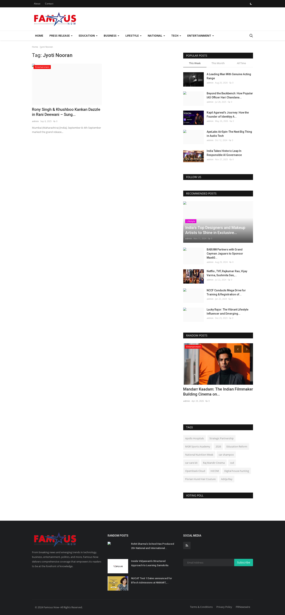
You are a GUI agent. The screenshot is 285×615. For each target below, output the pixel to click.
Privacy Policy (224, 607)
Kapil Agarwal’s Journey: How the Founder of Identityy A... (228, 114)
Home (39, 35)
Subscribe (243, 562)
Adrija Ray (226, 479)
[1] (251, 4)
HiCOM (215, 471)
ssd (232, 462)
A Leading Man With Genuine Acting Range (229, 76)
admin (35, 121)
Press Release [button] (60, 35)
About (37, 3)
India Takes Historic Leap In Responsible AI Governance (224, 153)
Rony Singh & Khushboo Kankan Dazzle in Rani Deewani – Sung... (66, 112)
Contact (49, 3)
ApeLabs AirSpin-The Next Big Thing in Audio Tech (229, 133)
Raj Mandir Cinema (214, 462)
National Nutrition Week (199, 454)
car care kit (191, 462)
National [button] (155, 35)
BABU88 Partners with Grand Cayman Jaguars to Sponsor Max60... (225, 253)
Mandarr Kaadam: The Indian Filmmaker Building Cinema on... (218, 392)
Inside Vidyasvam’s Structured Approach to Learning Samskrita (149, 563)
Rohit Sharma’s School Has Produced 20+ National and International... (152, 546)
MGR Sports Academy (197, 446)
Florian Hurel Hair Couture (200, 479)
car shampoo (226, 454)
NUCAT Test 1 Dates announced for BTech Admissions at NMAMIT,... (151, 580)
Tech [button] (175, 35)
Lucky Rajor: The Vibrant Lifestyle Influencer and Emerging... (227, 311)
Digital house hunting (236, 471)
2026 (218, 446)
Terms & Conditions (201, 607)
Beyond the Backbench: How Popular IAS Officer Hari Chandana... (230, 95)
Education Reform (236, 446)
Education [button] (87, 35)
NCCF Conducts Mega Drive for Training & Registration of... (226, 292)
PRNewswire (243, 607)
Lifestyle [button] (132, 35)
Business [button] (110, 35)
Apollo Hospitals (194, 438)
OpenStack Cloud (195, 471)
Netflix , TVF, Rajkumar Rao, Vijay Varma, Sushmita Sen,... (227, 273)
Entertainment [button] (199, 35)
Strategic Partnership (221, 438)
